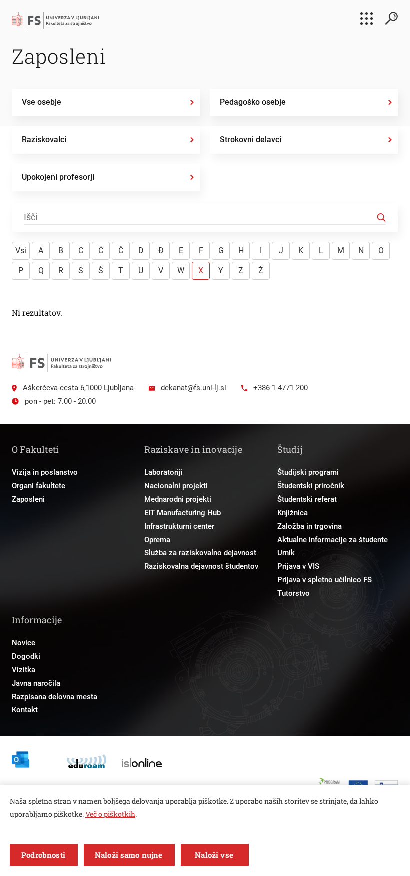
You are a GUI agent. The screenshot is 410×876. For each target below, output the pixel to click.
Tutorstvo (294, 593)
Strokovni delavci (251, 139)
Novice (24, 642)
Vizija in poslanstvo (45, 472)
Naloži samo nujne (129, 855)
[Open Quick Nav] (366, 18)
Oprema (157, 539)
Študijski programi (308, 472)
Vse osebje (42, 102)
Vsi (21, 250)
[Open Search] (391, 18)
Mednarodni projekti (178, 499)
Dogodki (26, 656)
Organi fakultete (39, 485)
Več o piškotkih (111, 814)
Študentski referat (307, 499)
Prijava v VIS (299, 566)
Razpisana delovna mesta (55, 696)
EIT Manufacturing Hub (182, 512)
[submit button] (381, 218)
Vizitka (24, 669)
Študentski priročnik (311, 485)
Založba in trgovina (310, 526)
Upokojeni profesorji (58, 177)
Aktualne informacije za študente (333, 539)
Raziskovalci (44, 139)
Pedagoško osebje (253, 102)
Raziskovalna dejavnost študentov (201, 566)
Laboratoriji (163, 472)
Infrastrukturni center (179, 526)
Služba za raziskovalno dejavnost (200, 552)
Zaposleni (28, 499)
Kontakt (25, 709)
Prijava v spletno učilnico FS (325, 579)
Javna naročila (36, 683)
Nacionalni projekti (176, 485)
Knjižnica (293, 512)
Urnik (286, 552)
